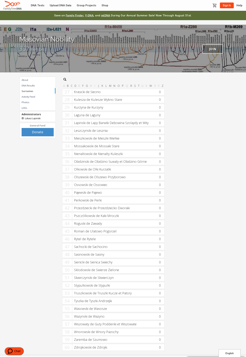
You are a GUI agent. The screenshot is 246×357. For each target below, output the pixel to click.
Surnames (27, 91)
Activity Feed (28, 96)
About (25, 80)
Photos (25, 102)
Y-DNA (89, 15)
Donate (37, 132)
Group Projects (86, 5)
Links (24, 107)
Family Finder (75, 15)
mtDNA (105, 15)
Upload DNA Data (60, 5)
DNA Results (28, 85)
